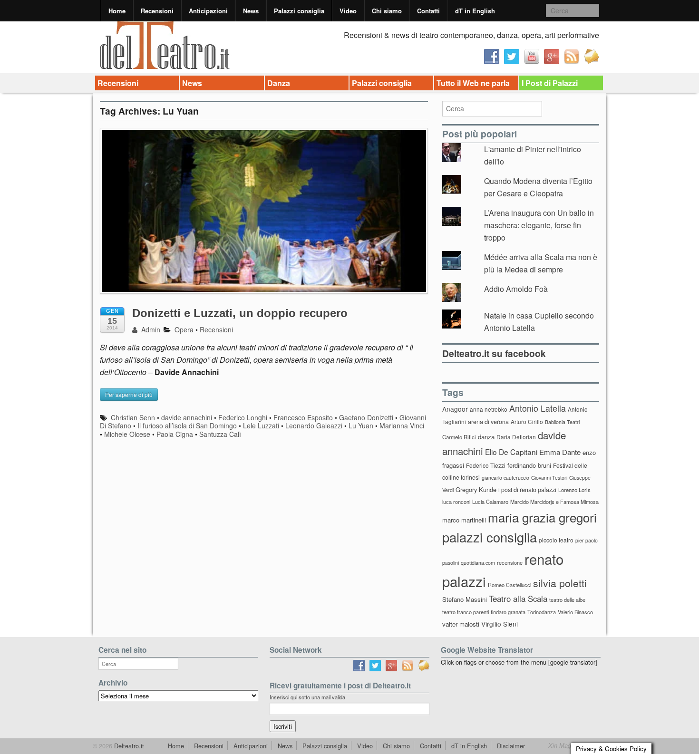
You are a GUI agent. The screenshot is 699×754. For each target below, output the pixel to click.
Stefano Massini (464, 599)
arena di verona (488, 421)
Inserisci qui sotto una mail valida (307, 697)
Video (348, 10)
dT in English (475, 10)
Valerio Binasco (575, 612)
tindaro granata (508, 612)
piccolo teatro (556, 540)
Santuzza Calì (220, 434)
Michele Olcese (127, 434)
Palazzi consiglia (299, 10)
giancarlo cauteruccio (505, 477)
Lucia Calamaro (490, 501)
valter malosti (460, 623)
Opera (184, 329)
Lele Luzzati (261, 425)
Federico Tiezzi (485, 465)
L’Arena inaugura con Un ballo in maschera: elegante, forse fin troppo (539, 224)
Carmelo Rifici (459, 437)
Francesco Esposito (303, 417)
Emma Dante (560, 452)
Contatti (428, 10)
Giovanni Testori (549, 477)
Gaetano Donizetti (366, 417)
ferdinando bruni (529, 465)
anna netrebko (488, 409)
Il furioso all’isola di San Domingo (187, 425)
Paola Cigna (174, 434)
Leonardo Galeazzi (313, 425)
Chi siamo (387, 10)
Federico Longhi (242, 417)
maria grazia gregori (542, 517)
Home (117, 10)
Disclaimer (511, 745)
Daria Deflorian (516, 437)
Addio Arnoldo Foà (516, 288)
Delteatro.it (128, 745)
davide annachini (186, 417)
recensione (510, 562)
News (251, 10)
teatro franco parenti (465, 612)
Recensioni (157, 10)
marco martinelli (464, 519)
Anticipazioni (208, 10)
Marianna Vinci (401, 425)
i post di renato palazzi (527, 489)
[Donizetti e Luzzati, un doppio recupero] (264, 215)
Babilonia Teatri (562, 421)
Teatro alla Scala (518, 598)
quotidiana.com (478, 562)
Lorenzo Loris (574, 489)
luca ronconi (456, 501)
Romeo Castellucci (509, 585)
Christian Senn (133, 417)
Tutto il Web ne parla (473, 82)
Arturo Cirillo (527, 421)
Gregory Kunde (476, 489)
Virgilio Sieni (499, 623)
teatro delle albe (567, 599)
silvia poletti (560, 582)
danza (486, 436)
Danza (278, 82)
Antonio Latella (537, 408)
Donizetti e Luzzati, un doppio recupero (240, 313)
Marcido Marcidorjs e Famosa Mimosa (554, 501)
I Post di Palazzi (550, 82)
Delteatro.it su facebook (494, 353)
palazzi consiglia (489, 537)
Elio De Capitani (511, 451)
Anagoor (455, 409)
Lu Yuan (361, 425)
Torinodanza (541, 612)
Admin (149, 329)
